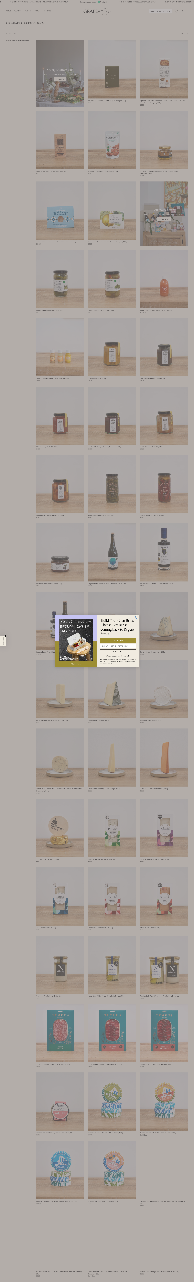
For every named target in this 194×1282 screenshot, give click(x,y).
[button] (3, 641)
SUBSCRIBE (118, 652)
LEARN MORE (118, 640)
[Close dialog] (136, 617)
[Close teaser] (5, 636)
